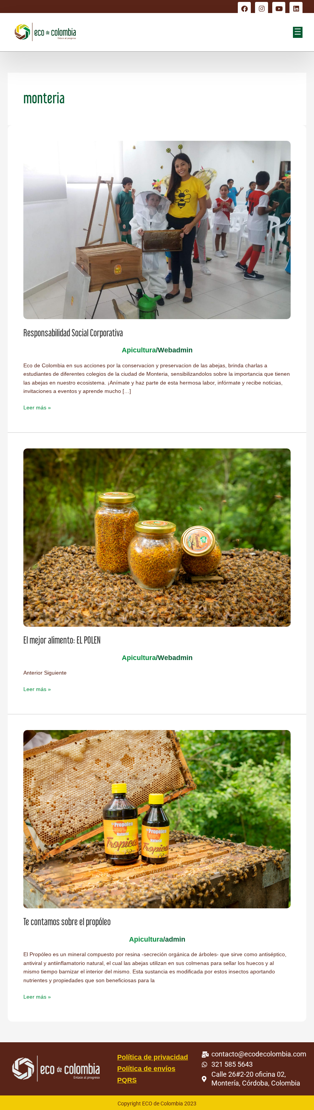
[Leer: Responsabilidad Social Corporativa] (157, 230)
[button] (298, 32)
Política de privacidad (152, 1057)
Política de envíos (146, 1069)
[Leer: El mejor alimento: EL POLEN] (157, 537)
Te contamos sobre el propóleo (67, 921)
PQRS (127, 1080)
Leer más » (37, 407)
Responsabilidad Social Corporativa (73, 333)
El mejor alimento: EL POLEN (62, 640)
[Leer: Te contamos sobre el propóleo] (157, 818)
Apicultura (139, 350)
